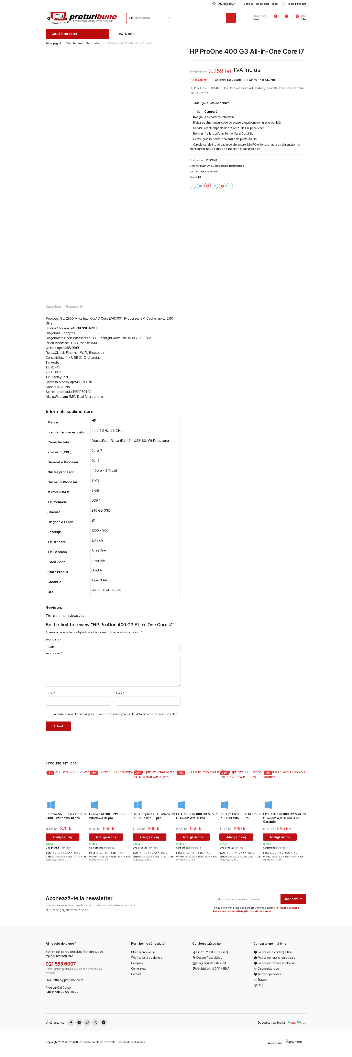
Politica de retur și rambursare (276, 957)
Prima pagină (53, 43)
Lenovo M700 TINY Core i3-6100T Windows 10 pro (66, 816)
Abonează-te (293, 899)
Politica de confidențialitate (228, 911)
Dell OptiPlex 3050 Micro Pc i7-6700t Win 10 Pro (240, 816)
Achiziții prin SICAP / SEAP (212, 968)
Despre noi (262, 3)
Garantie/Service (268, 968)
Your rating (53, 639)
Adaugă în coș (63, 837)
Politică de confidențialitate (274, 952)
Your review (54, 653)
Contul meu (138, 968)
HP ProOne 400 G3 (207, 171)
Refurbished (93, 43)
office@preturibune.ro (68, 980)
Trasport (262, 979)
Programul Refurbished (211, 963)
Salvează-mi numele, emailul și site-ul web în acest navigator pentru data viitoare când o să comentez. (115, 714)
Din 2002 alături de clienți (212, 952)
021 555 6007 (227, 3)
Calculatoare (74, 43)
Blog (275, 3)
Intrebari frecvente (143, 952)
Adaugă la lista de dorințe (211, 103)
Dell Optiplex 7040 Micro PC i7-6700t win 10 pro (154, 816)
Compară (137, 963)
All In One (206, 165)
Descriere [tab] (53, 307)
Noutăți (130, 34)
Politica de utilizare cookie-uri (276, 963)
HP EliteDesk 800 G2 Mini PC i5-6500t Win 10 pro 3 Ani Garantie (284, 818)
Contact (248, 3)
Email (120, 693)
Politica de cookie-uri (258, 911)
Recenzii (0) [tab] (75, 307)
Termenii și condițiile (287, 907)
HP (199, 177)
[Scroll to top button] (343, 1048)
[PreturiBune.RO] (82, 18)
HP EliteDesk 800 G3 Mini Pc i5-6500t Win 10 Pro (197, 816)
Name (50, 693)
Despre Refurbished (209, 957)
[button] (298, 18)
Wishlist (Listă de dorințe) (147, 957)
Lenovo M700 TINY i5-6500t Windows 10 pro (110, 816)
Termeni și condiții (269, 974)
